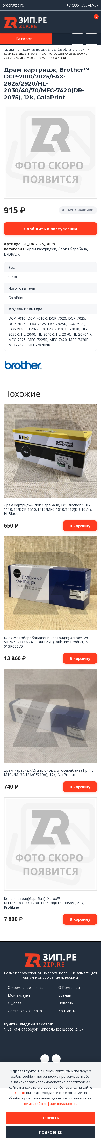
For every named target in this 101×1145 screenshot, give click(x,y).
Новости (66, 1003)
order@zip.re (13, 5)
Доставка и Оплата (25, 1010)
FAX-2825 (38, 323)
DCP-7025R (18, 323)
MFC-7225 (17, 339)
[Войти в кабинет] (77, 22)
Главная (9, 49)
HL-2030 (72, 328)
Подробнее (50, 1132)
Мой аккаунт (19, 995)
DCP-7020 (57, 318)
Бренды (64, 995)
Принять (50, 1117)
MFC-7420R (79, 339)
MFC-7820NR (39, 344)
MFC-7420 (58, 339)
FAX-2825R (57, 323)
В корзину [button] (80, 525)
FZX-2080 (37, 328)
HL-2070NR (82, 334)
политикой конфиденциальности (50, 1103)
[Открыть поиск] (77, 39)
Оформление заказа (26, 987)
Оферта (15, 1003)
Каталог (24, 39)
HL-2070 (63, 334)
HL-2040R (45, 334)
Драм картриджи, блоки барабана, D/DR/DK (53, 49)
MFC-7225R (37, 339)
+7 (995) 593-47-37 (82, 5)
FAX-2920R (17, 328)
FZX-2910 (55, 328)
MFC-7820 (17, 344)
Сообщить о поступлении (50, 228)
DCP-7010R (37, 318)
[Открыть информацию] (91, 39)
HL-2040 (28, 334)
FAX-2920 (76, 323)
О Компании (69, 987)
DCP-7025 (76, 318)
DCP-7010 (16, 318)
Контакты (67, 1010)
